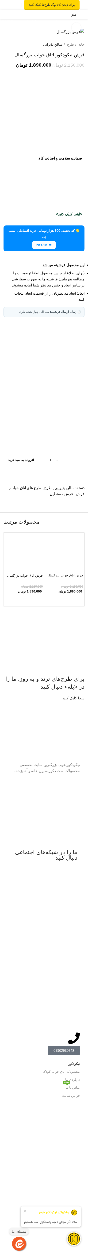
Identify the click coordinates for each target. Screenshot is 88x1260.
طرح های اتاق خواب (25, 488)
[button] (64, 600)
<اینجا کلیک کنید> (69, 214)
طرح (70, 44)
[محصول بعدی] (6, 44)
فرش (80, 494)
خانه (80, 44)
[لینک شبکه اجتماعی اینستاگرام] (16, 5)
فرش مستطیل (61, 494)
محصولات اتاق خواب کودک (61, 1071)
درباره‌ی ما (72, 1079)
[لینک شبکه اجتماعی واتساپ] (11, 5)
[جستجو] (17, 14)
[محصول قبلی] (15, 44)
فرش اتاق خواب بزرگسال (65, 575)
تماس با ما (72, 1086)
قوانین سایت (71, 1095)
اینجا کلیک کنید (73, 698)
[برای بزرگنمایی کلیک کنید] (76, 27)
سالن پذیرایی (52, 44)
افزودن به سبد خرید (21, 460)
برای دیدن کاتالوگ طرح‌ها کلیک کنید (52, 5)
